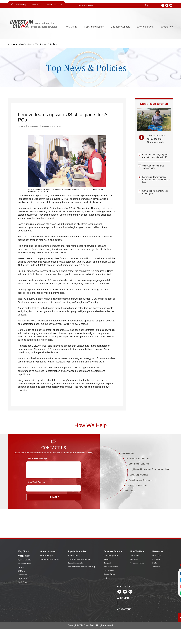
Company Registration (111, 555)
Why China (71, 26)
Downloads (156, 559)
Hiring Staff (107, 563)
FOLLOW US (123, 586)
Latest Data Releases (137, 485)
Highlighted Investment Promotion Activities (150, 469)
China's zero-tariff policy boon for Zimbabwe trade (156, 139)
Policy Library (156, 555)
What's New (167, 26)
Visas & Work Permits (111, 567)
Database (155, 563)
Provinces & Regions (46, 555)
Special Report (22, 578)
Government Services (139, 464)
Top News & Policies (47, 44)
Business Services (109, 574)
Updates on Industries (24, 564)
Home (11, 44)
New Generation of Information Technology (81, 567)
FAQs (105, 578)
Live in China (129, 491)
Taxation (106, 559)
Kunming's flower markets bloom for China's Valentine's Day (156, 179)
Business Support (120, 26)
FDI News (21, 567)
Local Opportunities (139, 475)
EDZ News (21, 571)
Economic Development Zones (49, 559)
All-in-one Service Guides (138, 458)
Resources (36, 5)
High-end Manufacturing (75, 563)
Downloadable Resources (141, 480)
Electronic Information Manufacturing (79, 559)
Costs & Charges (109, 570)
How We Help (20, 5)
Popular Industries (94, 26)
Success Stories (22, 575)
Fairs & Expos (22, 582)
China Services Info (54, 5)
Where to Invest (145, 26)
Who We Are (128, 453)
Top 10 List (156, 567)
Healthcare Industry (74, 555)
